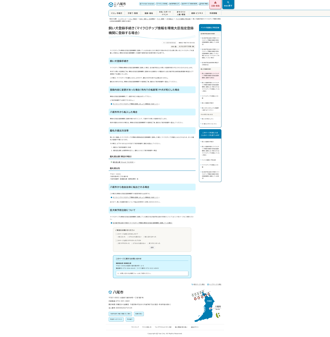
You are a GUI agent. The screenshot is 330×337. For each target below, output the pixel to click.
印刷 (172, 46)
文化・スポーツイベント (165, 13)
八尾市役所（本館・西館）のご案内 (120, 313)
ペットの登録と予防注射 (183, 19)
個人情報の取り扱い (181, 327)
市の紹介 (130, 319)
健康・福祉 (149, 13)
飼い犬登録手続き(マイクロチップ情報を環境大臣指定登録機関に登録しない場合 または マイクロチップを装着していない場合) (210, 87)
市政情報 (213, 13)
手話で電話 (204, 3)
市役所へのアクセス (116, 319)
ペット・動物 (160, 19)
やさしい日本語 (162, 3)
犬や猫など (169, 19)
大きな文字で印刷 (185, 46)
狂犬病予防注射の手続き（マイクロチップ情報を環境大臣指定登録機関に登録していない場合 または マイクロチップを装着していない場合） (210, 53)
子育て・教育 (133, 13)
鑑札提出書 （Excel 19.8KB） (123, 162)
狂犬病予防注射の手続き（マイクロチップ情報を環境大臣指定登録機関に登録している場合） (142, 223)
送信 (152, 247)
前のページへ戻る (199, 284)
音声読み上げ (175, 3)
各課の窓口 (138, 313)
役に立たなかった (150, 236)
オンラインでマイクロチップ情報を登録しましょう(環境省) (135, 104)
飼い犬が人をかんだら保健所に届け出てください (210, 109)
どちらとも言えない (135, 236)
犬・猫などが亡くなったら (209, 123)
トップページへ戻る (215, 284)
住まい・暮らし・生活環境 (147, 19)
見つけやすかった (124, 243)
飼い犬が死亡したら (207, 118)
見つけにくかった (154, 243)
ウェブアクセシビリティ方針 (163, 327)
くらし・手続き (116, 13)
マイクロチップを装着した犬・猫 (210, 97)
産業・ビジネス (197, 13)
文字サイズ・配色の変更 (190, 3)
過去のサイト (195, 327)
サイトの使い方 (146, 327)
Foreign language (148, 3)
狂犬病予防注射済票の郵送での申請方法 (210, 63)
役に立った (122, 236)
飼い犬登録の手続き (208, 103)
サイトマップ (135, 327)
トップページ (122, 19)
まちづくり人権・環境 (181, 13)
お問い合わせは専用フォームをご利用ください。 (135, 273)
